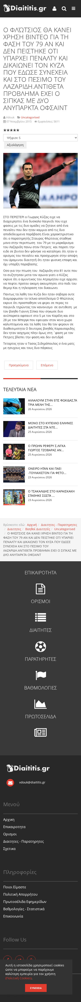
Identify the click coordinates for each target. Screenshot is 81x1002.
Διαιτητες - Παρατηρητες (59, 525)
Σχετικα (9, 848)
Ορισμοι (10, 834)
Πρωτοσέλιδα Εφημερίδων (24, 901)
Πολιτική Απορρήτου (20, 894)
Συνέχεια (36, 988)
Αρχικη (8, 819)
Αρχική (32, 525)
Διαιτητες (14, 529)
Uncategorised (64, 529)
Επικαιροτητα (14, 826)
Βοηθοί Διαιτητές (37, 529)
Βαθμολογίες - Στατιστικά (23, 909)
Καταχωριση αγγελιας (19, 996)
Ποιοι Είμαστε (14, 887)
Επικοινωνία (13, 916)
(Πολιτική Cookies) (18, 978)
